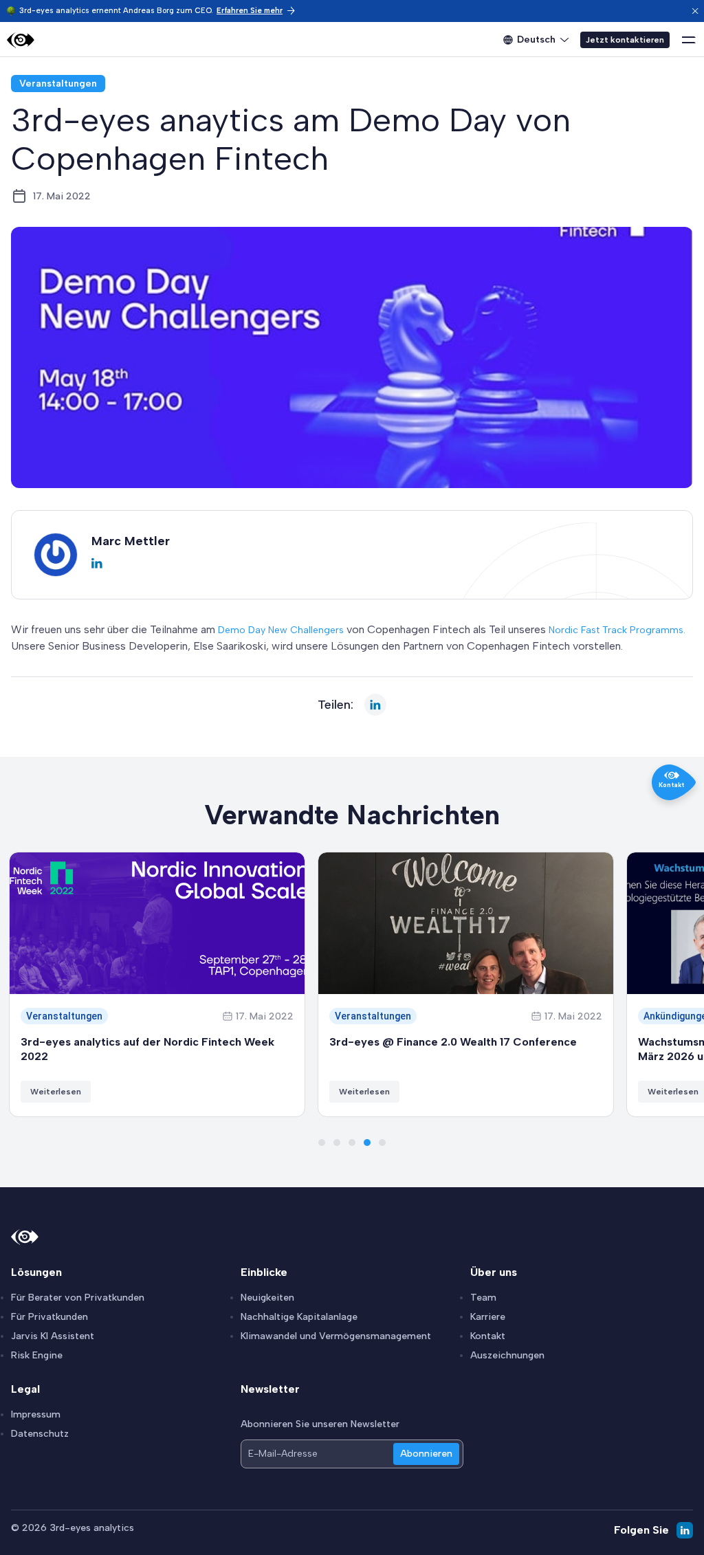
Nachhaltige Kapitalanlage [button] (299, 1317)
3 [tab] (352, 1142)
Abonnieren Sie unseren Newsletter (320, 1424)
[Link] (20, 40)
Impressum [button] (35, 1414)
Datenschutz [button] (40, 1434)
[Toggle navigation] (689, 40)
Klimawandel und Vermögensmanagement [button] (336, 1336)
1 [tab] (321, 1142)
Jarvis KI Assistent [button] (52, 1336)
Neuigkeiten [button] (267, 1297)
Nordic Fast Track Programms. (617, 630)
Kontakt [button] (487, 1336)
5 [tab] (382, 1142)
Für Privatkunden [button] (49, 1317)
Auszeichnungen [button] (507, 1355)
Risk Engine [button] (37, 1355)
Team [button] (483, 1297)
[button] (256, 10)
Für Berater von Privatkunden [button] (77, 1297)
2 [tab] (336, 1142)
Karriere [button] (487, 1317)
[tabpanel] (157, 984)
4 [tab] (367, 1142)
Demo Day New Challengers (281, 630)
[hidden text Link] (695, 11)
